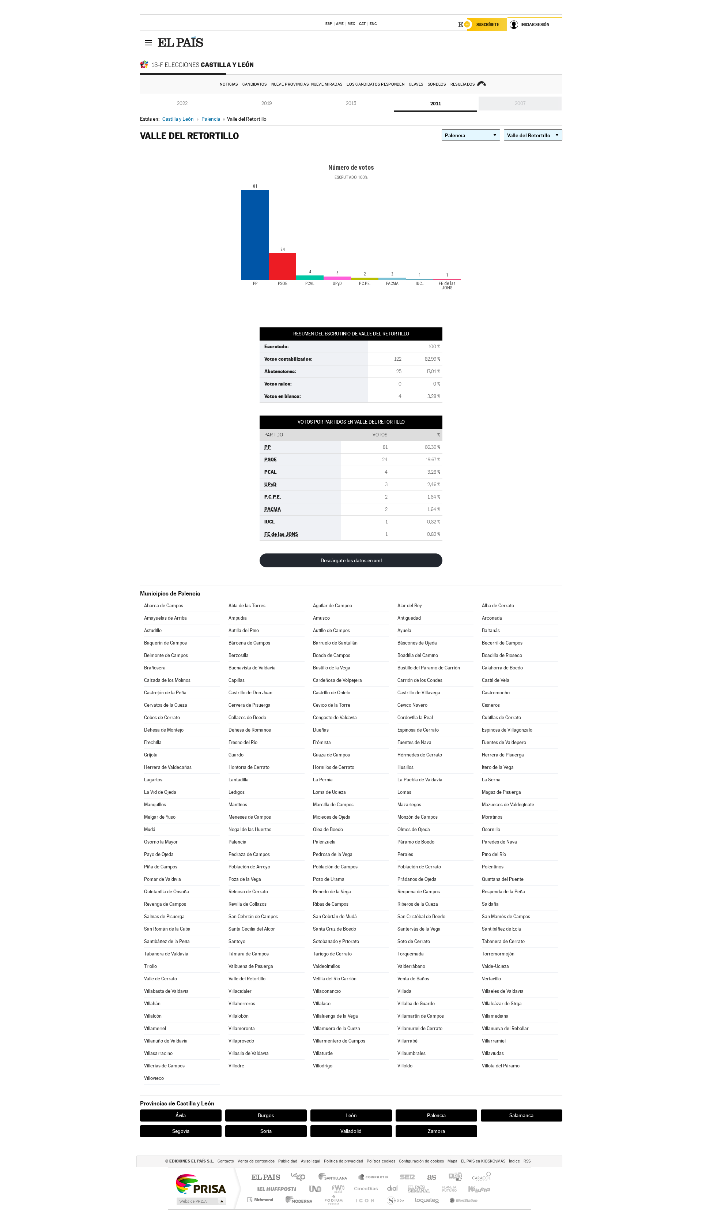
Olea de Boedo (328, 829)
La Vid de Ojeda (160, 792)
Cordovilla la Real (415, 717)
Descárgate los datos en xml (351, 560)
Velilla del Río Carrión (334, 978)
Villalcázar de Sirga (502, 1003)
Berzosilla (239, 655)
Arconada (492, 618)
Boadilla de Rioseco (502, 655)
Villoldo (404, 1065)
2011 (435, 103)
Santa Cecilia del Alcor (252, 929)
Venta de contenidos (256, 1161)
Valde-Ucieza (495, 966)
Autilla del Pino (244, 630)
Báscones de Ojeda (417, 643)
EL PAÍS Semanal (419, 1188)
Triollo (150, 966)
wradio (337, 1188)
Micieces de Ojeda (332, 817)
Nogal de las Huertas (250, 829)
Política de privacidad (343, 1161)
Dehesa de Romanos (250, 730)
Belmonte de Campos (166, 655)
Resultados (462, 84)
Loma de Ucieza (329, 792)
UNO (315, 1188)
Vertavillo (491, 978)
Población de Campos (335, 866)
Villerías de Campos (164, 1065)
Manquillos (155, 804)
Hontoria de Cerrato (249, 767)
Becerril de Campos (502, 643)
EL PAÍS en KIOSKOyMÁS (483, 1161)
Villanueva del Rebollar (505, 1028)
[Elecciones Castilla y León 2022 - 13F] (198, 64)
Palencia (237, 842)
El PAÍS (265, 1177)
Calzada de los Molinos (167, 680)
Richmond (261, 1199)
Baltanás (491, 630)
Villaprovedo (241, 1041)
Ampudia (238, 618)
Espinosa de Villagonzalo (507, 730)
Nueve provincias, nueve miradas (307, 84)
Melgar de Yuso (160, 817)
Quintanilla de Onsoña (166, 891)
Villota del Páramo (501, 1065)
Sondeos (437, 84)
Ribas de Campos (330, 904)
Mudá (149, 829)
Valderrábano (411, 966)
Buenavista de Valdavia (252, 668)
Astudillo (153, 630)
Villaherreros (242, 1003)
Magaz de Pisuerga (501, 792)
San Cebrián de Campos (253, 916)
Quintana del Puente (503, 879)
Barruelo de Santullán (335, 643)
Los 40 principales (300, 1177)
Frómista (322, 742)
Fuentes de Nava (414, 742)
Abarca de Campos (163, 605)
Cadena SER (405, 1177)
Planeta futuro (446, 1188)
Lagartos (153, 779)
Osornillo (491, 829)
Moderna (297, 1199)
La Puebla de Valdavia (419, 779)
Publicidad (287, 1161)
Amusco (321, 618)
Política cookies (381, 1161)
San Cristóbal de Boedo (421, 916)
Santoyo (237, 941)
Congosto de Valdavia (335, 717)
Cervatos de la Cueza (165, 705)
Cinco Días (364, 1188)
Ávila (181, 1115)
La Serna (491, 779)
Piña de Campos (160, 866)
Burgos (266, 1115)
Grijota (151, 755)
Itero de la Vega (498, 767)
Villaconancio (327, 991)
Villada (404, 991)
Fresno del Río (243, 742)
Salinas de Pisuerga (164, 916)
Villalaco (322, 1003)
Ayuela (404, 630)
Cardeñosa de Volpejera (337, 680)
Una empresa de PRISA (200, 1183)
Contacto (226, 1161)
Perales (405, 854)
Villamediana (495, 1016)
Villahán (152, 1003)
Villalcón (153, 1016)
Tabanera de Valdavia (166, 954)
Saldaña (490, 904)
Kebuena (473, 1188)
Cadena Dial (393, 1188)
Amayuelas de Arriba (165, 618)
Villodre (236, 1065)
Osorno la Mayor (161, 842)
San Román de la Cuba (167, 929)
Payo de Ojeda (159, 854)
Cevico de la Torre (331, 705)
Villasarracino (158, 1053)
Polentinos (492, 866)
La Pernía (323, 779)
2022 (182, 103)
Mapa (452, 1161)
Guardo (236, 755)
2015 (351, 103)
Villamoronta (242, 1028)
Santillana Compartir (373, 1177)
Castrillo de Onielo (331, 692)
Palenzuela (324, 842)
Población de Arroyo (249, 866)
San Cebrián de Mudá (335, 916)
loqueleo (427, 1199)
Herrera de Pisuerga (503, 755)
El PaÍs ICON (364, 1199)
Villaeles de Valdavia (503, 991)
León (351, 1115)
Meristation (462, 1199)
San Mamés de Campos (506, 916)
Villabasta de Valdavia (166, 991)
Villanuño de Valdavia (166, 1041)
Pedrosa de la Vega (332, 854)
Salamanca (521, 1115)
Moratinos (492, 817)
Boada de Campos (331, 655)
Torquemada (410, 954)
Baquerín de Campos (165, 643)
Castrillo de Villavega (418, 692)
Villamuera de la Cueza (336, 1028)
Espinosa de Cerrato (418, 730)
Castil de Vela (495, 680)
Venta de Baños (413, 978)
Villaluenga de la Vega (335, 1016)
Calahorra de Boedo (502, 668)
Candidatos (254, 84)
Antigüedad (409, 618)
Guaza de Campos (331, 755)
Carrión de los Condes (419, 680)
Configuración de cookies (421, 1161)
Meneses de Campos (250, 817)
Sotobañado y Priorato (336, 941)
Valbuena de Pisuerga (251, 966)
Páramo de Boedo (415, 842)
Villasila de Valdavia (249, 1053)
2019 (266, 103)
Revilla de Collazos (248, 904)
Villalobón (239, 1016)
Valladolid (351, 1131)
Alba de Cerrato (498, 605)
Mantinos (238, 804)
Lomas (404, 792)
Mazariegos (409, 804)
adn (452, 1177)
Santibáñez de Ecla (501, 929)
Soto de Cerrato (413, 941)
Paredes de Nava (499, 842)
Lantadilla (239, 779)
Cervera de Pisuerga (250, 705)
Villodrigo (322, 1065)
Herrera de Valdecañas (168, 767)
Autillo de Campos (331, 630)
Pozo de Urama (328, 879)
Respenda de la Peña (503, 891)
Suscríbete (487, 24)
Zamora (436, 1131)
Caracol (479, 1177)
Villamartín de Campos (420, 1016)
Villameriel (155, 1028)
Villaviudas (493, 1053)
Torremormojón (498, 954)
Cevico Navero (412, 705)
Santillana (335, 1177)
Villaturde (323, 1053)
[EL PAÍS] (181, 42)
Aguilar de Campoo (332, 605)
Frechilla (153, 742)
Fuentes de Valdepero (504, 742)
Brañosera (155, 668)
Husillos (405, 767)
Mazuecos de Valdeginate (508, 804)
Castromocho (496, 692)
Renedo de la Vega (332, 891)
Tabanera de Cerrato (503, 941)
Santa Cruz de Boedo (334, 929)
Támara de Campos (249, 954)
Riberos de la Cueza (417, 904)
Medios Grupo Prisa (200, 1201)
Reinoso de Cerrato (248, 891)
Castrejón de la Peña (165, 692)
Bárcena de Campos (249, 643)
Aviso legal (310, 1161)
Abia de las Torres (247, 605)
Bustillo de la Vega (331, 668)
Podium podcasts (333, 1199)
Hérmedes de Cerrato (419, 755)
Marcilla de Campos (333, 804)
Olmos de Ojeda (413, 829)
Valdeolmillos (326, 966)
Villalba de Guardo (416, 1003)
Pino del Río (494, 854)
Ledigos (237, 792)
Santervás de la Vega (419, 929)
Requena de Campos (418, 891)
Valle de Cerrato (160, 978)
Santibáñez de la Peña (167, 941)
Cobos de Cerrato (162, 717)
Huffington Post (275, 1188)
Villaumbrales (411, 1053)
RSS (527, 1161)
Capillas (237, 680)
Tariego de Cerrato (332, 954)
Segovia (180, 1131)
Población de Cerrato (419, 866)
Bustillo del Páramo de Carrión (428, 668)
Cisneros (491, 705)
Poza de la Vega (245, 879)
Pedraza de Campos (249, 854)
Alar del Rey (409, 605)
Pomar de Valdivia (162, 879)
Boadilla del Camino (417, 655)
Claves (416, 84)
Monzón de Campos (417, 817)
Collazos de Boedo (247, 717)
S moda (395, 1199)
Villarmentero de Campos (339, 1041)
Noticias (229, 84)
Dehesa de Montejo (164, 730)
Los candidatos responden (375, 84)
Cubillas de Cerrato (501, 717)
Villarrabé (407, 1041)
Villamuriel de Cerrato (419, 1028)
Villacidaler (240, 991)
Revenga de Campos (165, 904)
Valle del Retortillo (247, 978)
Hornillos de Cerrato (333, 767)
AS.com (428, 1177)
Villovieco (154, 1078)
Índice (514, 1161)
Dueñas (321, 730)
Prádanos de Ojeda (417, 879)
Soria (266, 1131)
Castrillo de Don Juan (250, 692)
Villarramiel (494, 1041)
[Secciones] (149, 42)
